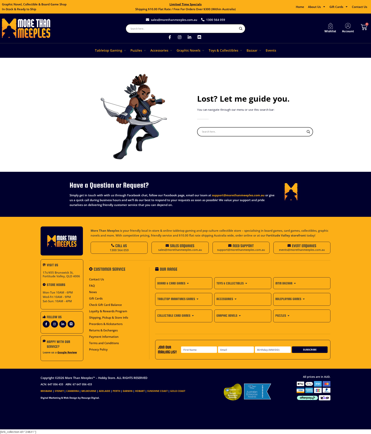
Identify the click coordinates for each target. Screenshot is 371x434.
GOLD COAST (177, 391)
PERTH (116, 391)
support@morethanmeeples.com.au (238, 195)
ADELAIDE (104, 391)
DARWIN (128, 391)
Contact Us (359, 7)
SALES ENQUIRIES (182, 245)
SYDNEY (59, 391)
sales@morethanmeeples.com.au (180, 250)
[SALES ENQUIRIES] (167, 245)
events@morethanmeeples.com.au (302, 250)
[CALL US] (112, 245)
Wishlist (330, 31)
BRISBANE (46, 391)
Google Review (67, 352)
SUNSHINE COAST (157, 391)
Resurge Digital (90, 397)
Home (300, 7)
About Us (314, 7)
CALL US (121, 245)
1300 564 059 (119, 250)
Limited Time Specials (185, 4)
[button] (110, 50)
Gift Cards (336, 7)
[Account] (348, 26)
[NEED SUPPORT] (229, 245)
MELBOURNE (88, 391)
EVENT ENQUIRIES (304, 245)
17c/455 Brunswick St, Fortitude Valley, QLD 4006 (61, 274)
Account (348, 31)
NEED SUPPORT (243, 245)
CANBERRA (72, 391)
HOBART (140, 391)
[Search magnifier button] (240, 28)
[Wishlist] (330, 26)
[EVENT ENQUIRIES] (289, 245)
